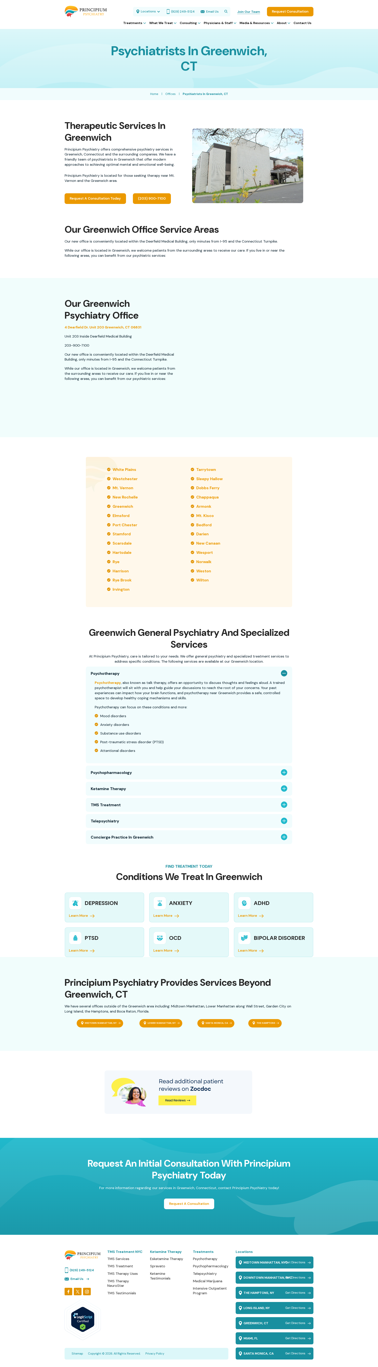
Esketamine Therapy (166, 1258)
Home (154, 94)
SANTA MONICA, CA (217, 1023)
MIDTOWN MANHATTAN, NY (101, 1023)
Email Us (76, 1279)
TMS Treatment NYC (124, 1252)
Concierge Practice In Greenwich (122, 837)
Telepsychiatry (105, 821)
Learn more (162, 950)
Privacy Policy (154, 1354)
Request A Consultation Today (95, 198)
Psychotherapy (105, 673)
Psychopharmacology (111, 772)
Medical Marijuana (207, 1281)
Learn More (78, 915)
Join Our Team (248, 12)
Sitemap (77, 1354)
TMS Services (118, 1258)
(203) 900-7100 (152, 198)
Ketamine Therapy (108, 788)
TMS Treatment (106, 804)
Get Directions (295, 1262)
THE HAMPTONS (266, 1023)
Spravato (157, 1266)
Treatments (203, 1252)
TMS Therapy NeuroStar (118, 1283)
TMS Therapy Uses (122, 1273)
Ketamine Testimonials (160, 1276)
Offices (170, 94)
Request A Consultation (189, 1203)
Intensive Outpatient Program (210, 1290)
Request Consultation (290, 11)
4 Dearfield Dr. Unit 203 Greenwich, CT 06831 (103, 327)
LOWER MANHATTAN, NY (162, 1023)
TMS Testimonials (121, 1293)
